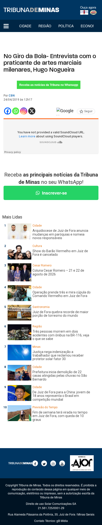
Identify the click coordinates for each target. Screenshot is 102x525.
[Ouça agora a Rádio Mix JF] (93, 12)
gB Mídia (62, 521)
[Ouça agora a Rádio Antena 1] (84, 12)
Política (66, 25)
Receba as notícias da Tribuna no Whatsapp (48, 85)
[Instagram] (23, 111)
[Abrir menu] (6, 26)
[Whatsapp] (15, 111)
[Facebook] (7, 111)
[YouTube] (62, 463)
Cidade (25, 25)
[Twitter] (44, 463)
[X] (31, 111)
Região (44, 25)
